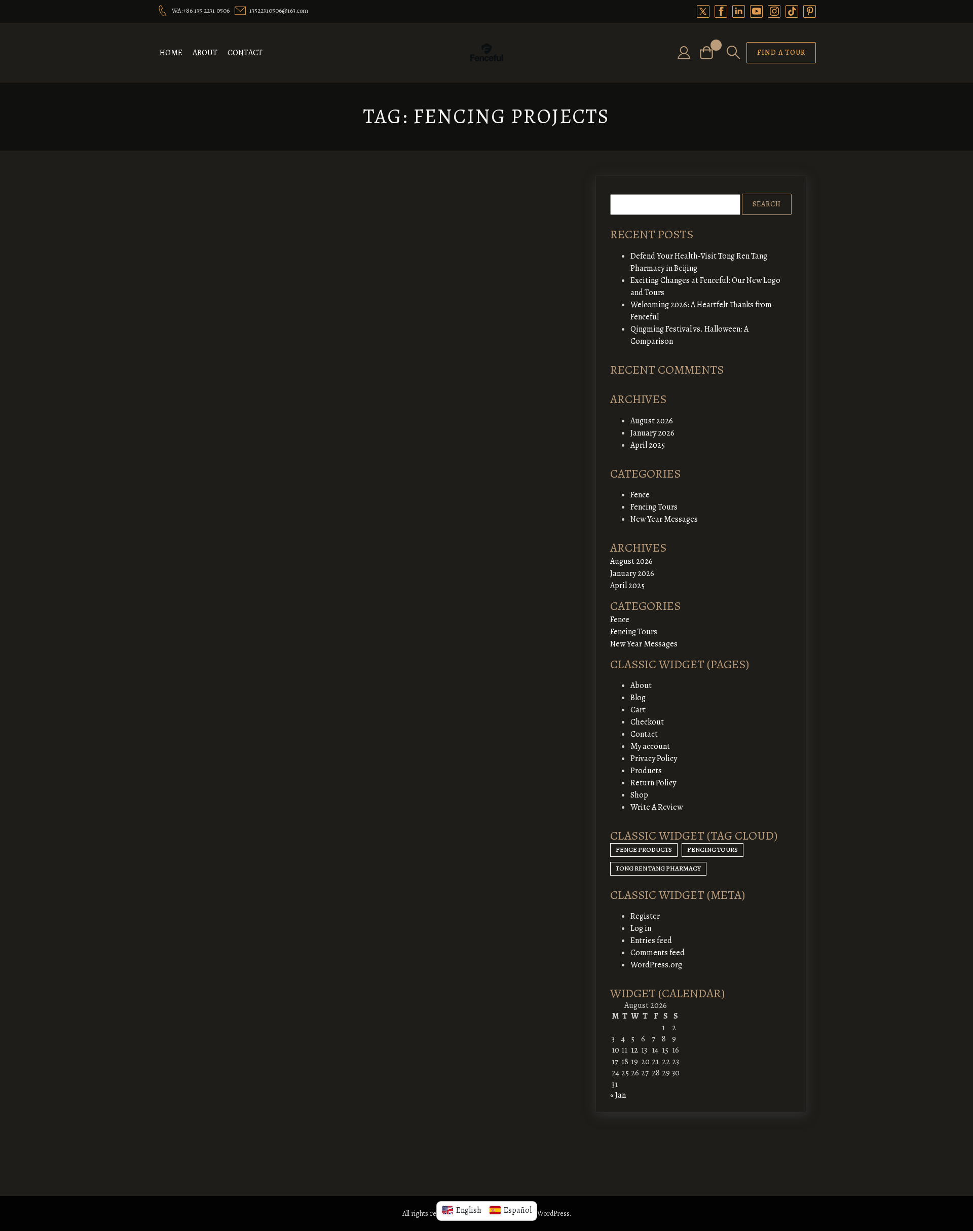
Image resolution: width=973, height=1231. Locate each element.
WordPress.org (656, 964)
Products (646, 770)
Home (171, 52)
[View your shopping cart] (710, 52)
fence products (644, 849)
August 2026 (651, 420)
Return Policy (653, 782)
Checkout (647, 722)
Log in (640, 928)
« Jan (618, 1095)
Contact (245, 52)
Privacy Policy (653, 758)
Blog (638, 697)
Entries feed (651, 940)
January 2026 (652, 433)
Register (645, 916)
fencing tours (712, 849)
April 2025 (647, 445)
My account (650, 746)
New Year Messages (664, 519)
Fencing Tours (654, 507)
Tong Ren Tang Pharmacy (658, 868)
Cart (638, 709)
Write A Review (656, 807)
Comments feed (657, 952)
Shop (639, 795)
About (205, 52)
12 (634, 1050)
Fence (640, 494)
